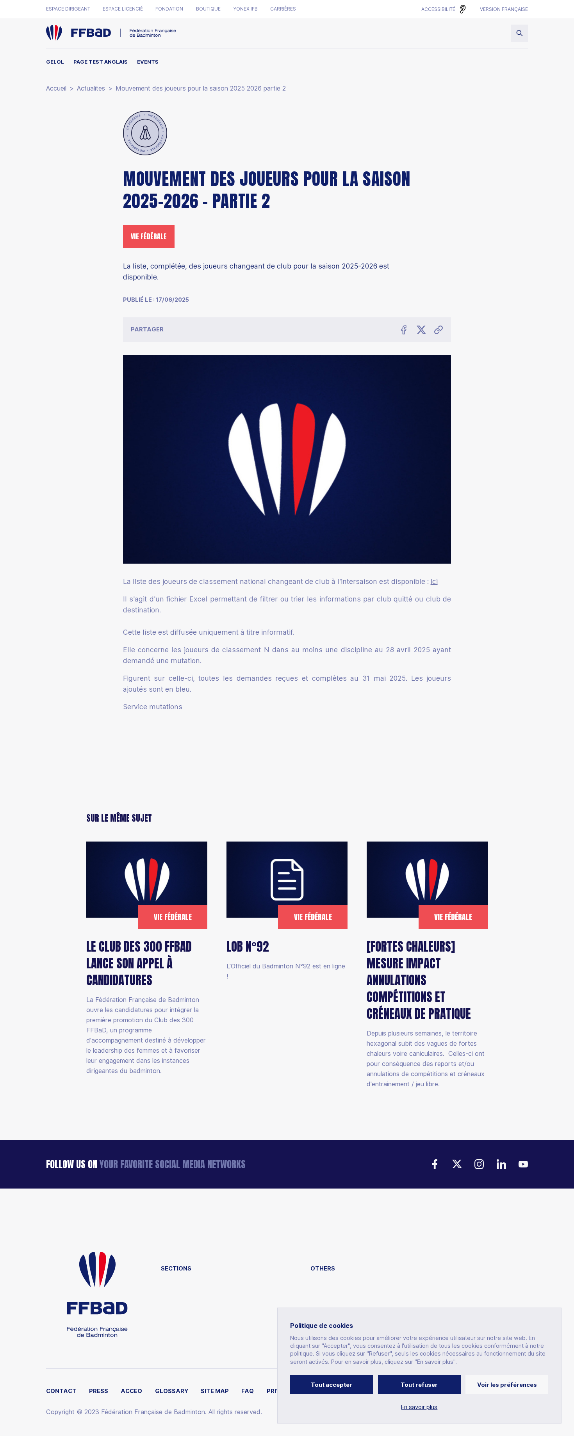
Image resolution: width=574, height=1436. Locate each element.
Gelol (55, 62)
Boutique (208, 9)
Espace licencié (123, 9)
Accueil (56, 88)
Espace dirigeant (68, 9)
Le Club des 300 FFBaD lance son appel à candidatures (139, 963)
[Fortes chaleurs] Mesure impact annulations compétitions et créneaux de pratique (419, 980)
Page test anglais (100, 62)
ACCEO (131, 1391)
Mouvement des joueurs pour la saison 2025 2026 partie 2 (201, 88)
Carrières (283, 9)
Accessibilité (438, 9)
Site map (215, 1391)
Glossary (171, 1391)
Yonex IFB (245, 9)
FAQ (247, 1391)
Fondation (169, 9)
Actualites (91, 88)
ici (434, 581)
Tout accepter (331, 1384)
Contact (61, 1391)
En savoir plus (419, 1407)
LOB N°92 (247, 946)
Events (148, 62)
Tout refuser (419, 1384)
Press (98, 1391)
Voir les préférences (507, 1384)
